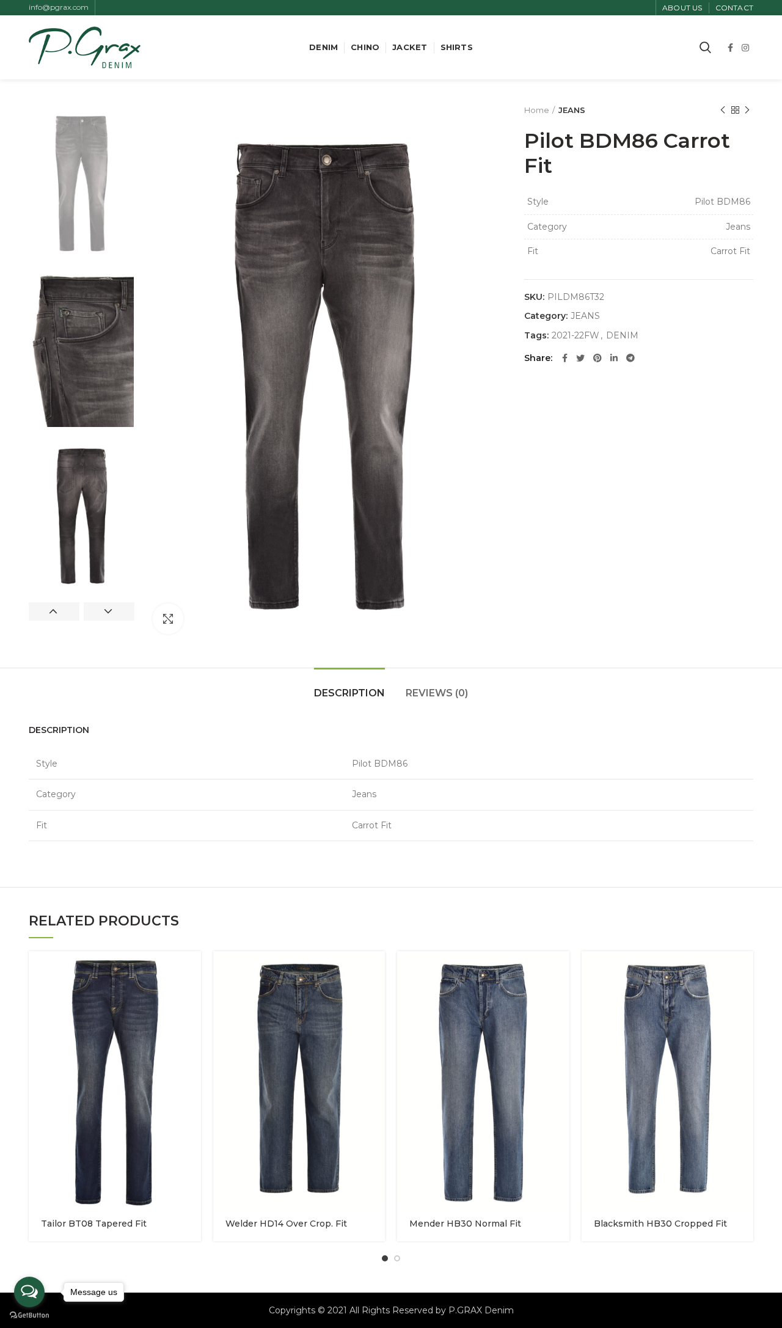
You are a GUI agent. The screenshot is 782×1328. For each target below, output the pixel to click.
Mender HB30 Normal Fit (465, 1223)
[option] (81, 183)
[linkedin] (614, 358)
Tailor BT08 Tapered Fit (94, 1223)
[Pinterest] (597, 358)
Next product (747, 110)
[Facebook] (730, 48)
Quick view (192, 971)
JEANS (571, 110)
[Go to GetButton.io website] (29, 1315)
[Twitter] (580, 358)
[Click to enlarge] (168, 619)
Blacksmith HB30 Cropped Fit (660, 1223)
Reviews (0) (437, 693)
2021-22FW (575, 335)
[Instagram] (745, 48)
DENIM (622, 335)
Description (349, 693)
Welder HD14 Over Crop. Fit (286, 1223)
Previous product (723, 110)
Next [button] (109, 611)
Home (536, 110)
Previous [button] (54, 611)
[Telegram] (630, 358)
